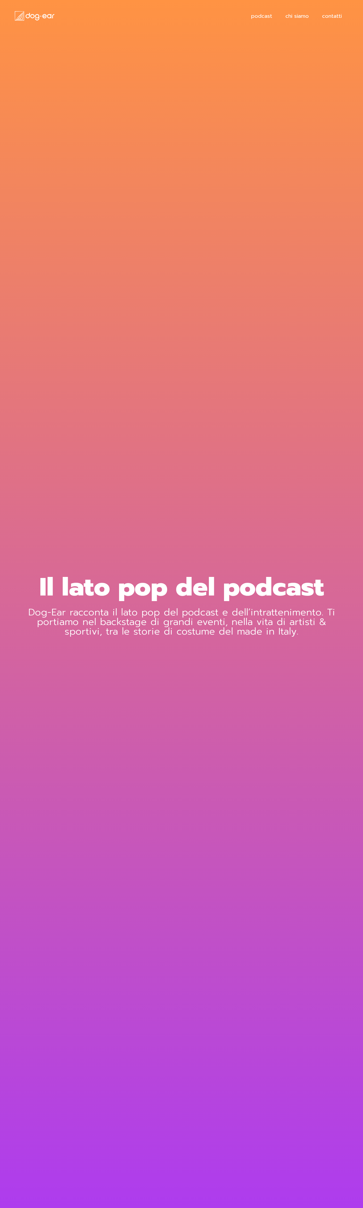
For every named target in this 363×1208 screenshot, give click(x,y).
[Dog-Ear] (34, 15)
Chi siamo (297, 16)
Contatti (332, 16)
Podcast (261, 16)
